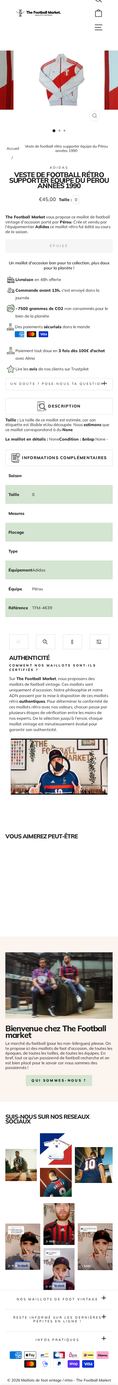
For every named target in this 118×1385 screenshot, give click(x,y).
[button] (18, 642)
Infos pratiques (57, 1340)
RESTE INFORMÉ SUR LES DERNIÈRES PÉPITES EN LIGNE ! (57, 1319)
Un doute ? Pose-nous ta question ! (59, 384)
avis (33, 368)
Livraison (25, 279)
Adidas (59, 168)
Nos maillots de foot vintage (57, 1299)
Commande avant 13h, (38, 290)
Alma (30, 358)
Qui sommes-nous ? (58, 1080)
